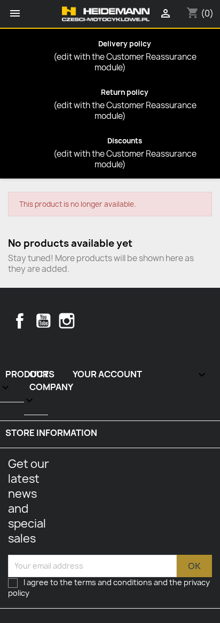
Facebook (19, 320)
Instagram (66, 320)
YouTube (43, 320)
